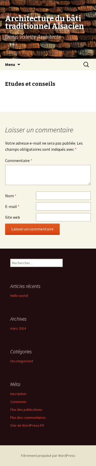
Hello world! (19, 295)
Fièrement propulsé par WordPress (48, 455)
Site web (12, 217)
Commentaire (18, 160)
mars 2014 (18, 328)
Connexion (18, 401)
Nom (10, 195)
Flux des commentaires (28, 417)
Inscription (18, 393)
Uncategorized (21, 361)
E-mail (12, 206)
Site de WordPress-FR (27, 425)
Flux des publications (26, 409)
